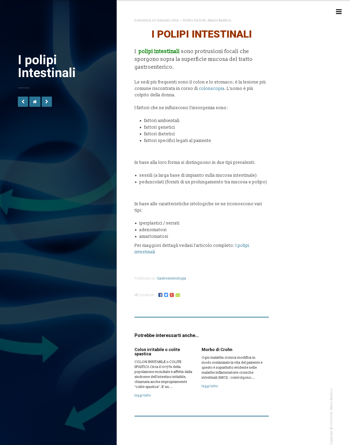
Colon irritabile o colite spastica (157, 351)
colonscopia (212, 88)
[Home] (34, 102)
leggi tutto (143, 395)
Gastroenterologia (171, 278)
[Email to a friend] (178, 295)
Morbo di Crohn (217, 349)
